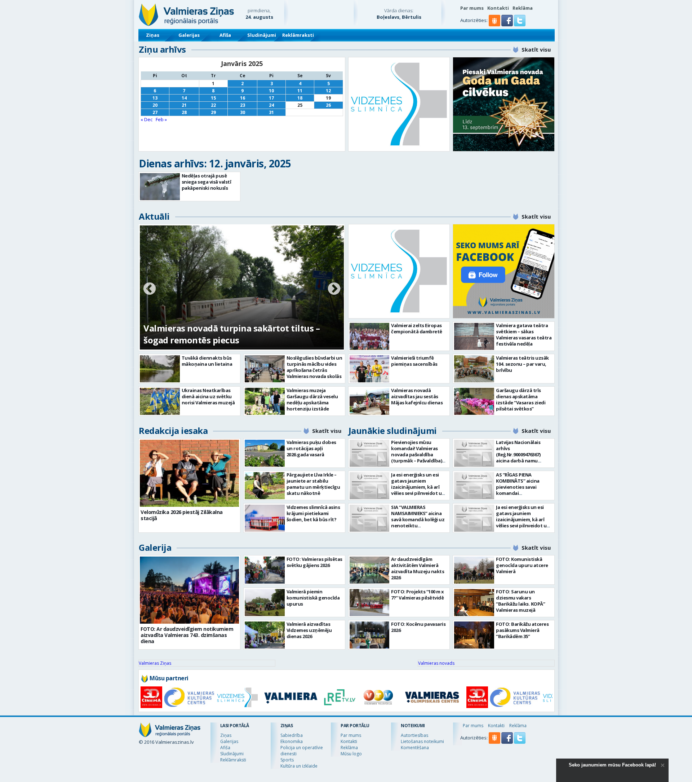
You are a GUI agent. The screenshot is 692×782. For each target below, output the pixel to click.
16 (242, 98)
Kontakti (498, 8)
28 (184, 112)
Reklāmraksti (298, 35)
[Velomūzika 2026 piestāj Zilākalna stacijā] (189, 473)
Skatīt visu (536, 49)
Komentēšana (415, 747)
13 (155, 98)
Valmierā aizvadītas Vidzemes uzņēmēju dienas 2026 (309, 630)
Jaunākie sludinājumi (393, 430)
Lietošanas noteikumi (422, 741)
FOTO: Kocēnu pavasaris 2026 (418, 627)
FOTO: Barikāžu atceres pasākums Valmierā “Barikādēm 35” (522, 630)
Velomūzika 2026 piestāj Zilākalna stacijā (182, 515)
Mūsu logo (351, 754)
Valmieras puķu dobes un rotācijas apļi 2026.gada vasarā (311, 448)
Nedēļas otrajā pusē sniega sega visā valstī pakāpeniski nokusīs (206, 181)
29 (213, 112)
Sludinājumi (261, 35)
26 (328, 105)
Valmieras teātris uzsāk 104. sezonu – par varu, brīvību (522, 364)
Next (334, 289)
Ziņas (152, 35)
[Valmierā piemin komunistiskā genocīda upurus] (265, 602)
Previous (149, 289)
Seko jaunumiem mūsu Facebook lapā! (612, 765)
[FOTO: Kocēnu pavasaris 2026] (370, 635)
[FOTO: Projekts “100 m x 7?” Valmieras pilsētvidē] (370, 602)
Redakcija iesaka (173, 430)
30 (242, 112)
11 (299, 91)
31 (271, 112)
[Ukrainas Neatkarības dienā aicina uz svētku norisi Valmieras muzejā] (160, 401)
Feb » (161, 119)
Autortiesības (414, 735)
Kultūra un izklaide (299, 766)
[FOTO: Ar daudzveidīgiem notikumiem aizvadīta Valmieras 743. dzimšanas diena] (189, 590)
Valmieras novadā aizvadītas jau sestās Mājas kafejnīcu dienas (417, 396)
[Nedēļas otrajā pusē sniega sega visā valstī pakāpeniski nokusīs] (160, 186)
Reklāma (523, 8)
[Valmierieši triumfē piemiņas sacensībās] (370, 368)
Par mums (472, 8)
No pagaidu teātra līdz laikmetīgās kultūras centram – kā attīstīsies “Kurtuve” (234, 334)
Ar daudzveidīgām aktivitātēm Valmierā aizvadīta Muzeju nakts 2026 (417, 568)
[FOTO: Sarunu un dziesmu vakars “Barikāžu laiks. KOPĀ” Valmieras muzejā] (474, 602)
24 (271, 105)
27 (155, 112)
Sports (287, 760)
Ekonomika (291, 741)
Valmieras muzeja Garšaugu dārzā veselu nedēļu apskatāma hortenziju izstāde (312, 399)
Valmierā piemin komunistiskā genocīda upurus (313, 597)
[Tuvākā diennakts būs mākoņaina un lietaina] (160, 368)
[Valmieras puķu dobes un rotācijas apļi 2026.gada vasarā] (265, 453)
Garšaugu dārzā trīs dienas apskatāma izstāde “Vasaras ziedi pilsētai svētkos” (520, 399)
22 (213, 105)
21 (184, 105)
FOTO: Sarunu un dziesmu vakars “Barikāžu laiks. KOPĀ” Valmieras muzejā (520, 600)
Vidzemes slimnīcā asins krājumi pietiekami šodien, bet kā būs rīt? (313, 513)
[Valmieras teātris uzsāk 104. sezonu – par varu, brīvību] (474, 368)
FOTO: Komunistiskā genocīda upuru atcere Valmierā (522, 565)
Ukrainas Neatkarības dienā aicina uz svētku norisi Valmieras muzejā (208, 396)
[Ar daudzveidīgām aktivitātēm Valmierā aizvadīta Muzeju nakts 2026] (370, 570)
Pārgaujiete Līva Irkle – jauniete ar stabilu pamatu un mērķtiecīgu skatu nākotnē (313, 483)
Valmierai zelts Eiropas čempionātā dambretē (416, 328)
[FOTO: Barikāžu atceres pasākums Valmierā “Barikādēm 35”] (474, 635)
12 (328, 91)
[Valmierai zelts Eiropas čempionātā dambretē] (370, 336)
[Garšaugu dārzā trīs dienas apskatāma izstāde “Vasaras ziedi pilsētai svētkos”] (474, 401)
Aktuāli (154, 216)
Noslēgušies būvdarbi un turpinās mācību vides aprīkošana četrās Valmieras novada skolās (314, 367)
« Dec (146, 119)
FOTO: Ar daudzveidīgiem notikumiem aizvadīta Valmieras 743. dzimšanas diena (187, 635)
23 (242, 105)
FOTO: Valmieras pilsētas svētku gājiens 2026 (314, 562)
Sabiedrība (291, 735)
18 (299, 98)
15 (213, 98)
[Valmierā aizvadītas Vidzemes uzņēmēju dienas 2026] (265, 635)
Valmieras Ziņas (155, 663)
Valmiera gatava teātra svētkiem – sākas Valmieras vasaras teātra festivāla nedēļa (523, 334)
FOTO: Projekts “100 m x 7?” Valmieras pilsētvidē (417, 594)
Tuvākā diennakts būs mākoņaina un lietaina (207, 361)
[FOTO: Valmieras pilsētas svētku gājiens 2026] (265, 570)
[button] (507, 24)
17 (271, 98)
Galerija (155, 547)
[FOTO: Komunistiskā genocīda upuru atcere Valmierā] (474, 570)
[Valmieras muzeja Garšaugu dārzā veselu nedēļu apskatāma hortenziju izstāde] (265, 401)
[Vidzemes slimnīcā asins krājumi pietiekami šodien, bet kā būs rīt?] (265, 518)
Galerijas (189, 35)
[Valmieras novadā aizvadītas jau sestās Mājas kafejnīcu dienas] (370, 401)
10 (271, 91)
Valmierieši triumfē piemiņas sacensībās (414, 361)
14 (184, 98)
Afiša (225, 35)
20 (155, 105)
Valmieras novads (436, 663)
